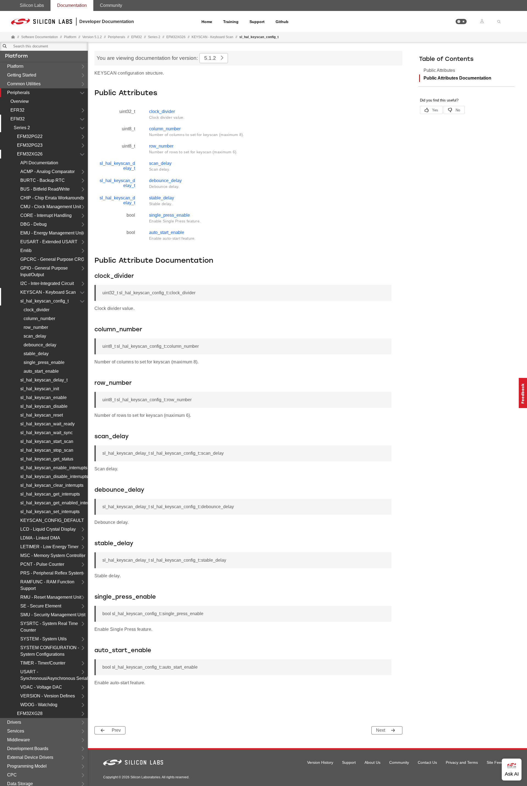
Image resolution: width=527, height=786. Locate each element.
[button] (461, 21)
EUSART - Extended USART (48, 241)
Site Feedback (499, 762)
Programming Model (27, 766)
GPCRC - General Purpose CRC (52, 259)
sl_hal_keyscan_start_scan (46, 441)
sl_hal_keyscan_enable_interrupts (53, 467)
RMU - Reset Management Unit (50, 597)
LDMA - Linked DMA (40, 538)
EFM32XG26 (30, 154)
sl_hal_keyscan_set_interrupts (50, 511)
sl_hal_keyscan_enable (43, 397)
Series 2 (22, 127)
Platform (16, 56)
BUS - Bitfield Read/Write (45, 189)
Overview (19, 101)
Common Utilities (24, 83)
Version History (320, 762)
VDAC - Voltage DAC (41, 687)
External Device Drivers (30, 757)
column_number (39, 318)
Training (231, 21)
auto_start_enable (41, 371)
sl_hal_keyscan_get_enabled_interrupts (54, 503)
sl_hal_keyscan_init (39, 388)
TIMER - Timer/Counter (42, 663)
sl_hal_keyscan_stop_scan (46, 450)
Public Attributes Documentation (457, 78)
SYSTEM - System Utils (43, 639)
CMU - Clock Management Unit (50, 206)
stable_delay (36, 353)
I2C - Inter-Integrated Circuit (47, 283)
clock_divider (36, 309)
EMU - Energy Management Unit (51, 233)
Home (206, 21)
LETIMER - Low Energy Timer (49, 546)
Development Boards (27, 748)
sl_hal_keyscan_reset (41, 415)
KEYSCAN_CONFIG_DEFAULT (52, 520)
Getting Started (21, 75)
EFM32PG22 (30, 136)
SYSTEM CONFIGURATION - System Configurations (49, 651)
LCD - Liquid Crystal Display (48, 529)
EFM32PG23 (30, 145)
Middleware (18, 739)
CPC (12, 775)
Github (282, 21)
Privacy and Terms (462, 762)
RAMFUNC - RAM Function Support (47, 585)
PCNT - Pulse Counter (42, 564)
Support (257, 21)
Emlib (26, 250)
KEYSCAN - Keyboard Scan (212, 37)
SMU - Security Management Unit (52, 614)
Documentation (72, 5)
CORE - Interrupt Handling (46, 215)
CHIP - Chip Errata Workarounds (52, 198)
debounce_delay (40, 345)
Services (15, 731)
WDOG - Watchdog (38, 704)
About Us (372, 762)
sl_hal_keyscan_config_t (44, 301)
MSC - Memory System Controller (52, 555)
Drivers (14, 722)
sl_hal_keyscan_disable (44, 406)
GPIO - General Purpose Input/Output (44, 271)
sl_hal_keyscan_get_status (46, 459)
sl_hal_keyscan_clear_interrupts (51, 485)
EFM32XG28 (30, 713)
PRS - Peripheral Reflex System (51, 573)
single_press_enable (44, 362)
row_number (36, 327)
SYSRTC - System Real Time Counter (49, 626)
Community (111, 5)
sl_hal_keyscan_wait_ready (47, 424)
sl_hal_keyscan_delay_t (44, 380)
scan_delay (35, 336)
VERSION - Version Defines (47, 696)
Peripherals (18, 92)
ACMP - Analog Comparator (47, 171)
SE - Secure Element (40, 606)
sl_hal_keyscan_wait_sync (46, 432)
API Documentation (39, 162)
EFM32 (17, 119)
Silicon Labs (32, 5)
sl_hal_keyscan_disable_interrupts (54, 476)
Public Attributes (439, 70)
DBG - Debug (33, 224)
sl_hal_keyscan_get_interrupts (50, 494)
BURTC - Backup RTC (42, 180)
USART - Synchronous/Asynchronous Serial (54, 675)
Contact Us (427, 762)
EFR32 (17, 110)
